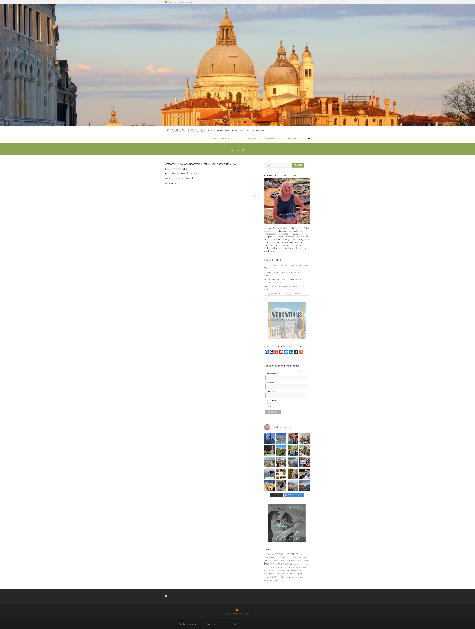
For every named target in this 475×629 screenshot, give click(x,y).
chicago (285, 557)
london (293, 567)
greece (302, 564)
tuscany (266, 577)
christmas (293, 557)
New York (194, 164)
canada (172, 183)
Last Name (269, 391)
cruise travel (290, 560)
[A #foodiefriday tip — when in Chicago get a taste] (293, 438)
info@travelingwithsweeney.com (180, 2)
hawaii (270, 567)
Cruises (281, 560)
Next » (256, 196)
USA (234, 164)
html (269, 404)
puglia (300, 571)
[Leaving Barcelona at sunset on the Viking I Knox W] (304, 485)
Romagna (268, 573)
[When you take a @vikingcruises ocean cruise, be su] (281, 474)
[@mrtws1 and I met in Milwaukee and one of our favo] (269, 450)
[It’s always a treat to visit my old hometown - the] (304, 438)
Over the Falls (176, 169)
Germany (294, 564)
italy (287, 567)
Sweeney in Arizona (268, 139)
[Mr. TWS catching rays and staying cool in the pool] (281, 438)
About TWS (226, 139)
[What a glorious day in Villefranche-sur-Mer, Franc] (304, 474)
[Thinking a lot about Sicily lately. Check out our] (269, 462)
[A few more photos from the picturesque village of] (269, 485)
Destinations (251, 139)
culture (298, 560)
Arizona (267, 554)
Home (215, 139)
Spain (299, 573)
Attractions (172, 164)
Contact (238, 139)
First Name (269, 383)
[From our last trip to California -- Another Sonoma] (293, 450)
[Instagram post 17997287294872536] (281, 485)
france (286, 564)
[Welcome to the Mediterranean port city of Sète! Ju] (293, 485)
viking (288, 577)
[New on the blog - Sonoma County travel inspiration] (281, 450)
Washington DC (268, 580)
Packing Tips (284, 139)
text (269, 407)
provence (294, 571)
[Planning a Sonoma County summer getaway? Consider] (304, 450)
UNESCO (273, 577)
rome (274, 574)
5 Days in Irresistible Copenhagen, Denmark (282, 293)
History (275, 567)
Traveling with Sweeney (185, 130)
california (269, 557)
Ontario (205, 164)
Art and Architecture (286, 553)
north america (273, 570)
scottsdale (292, 574)
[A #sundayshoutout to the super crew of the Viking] (269, 474)
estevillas (305, 560)
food (279, 563)
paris (282, 570)
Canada (184, 164)
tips (304, 574)
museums (299, 567)
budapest (302, 554)
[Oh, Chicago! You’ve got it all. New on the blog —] (269, 438)
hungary (281, 567)
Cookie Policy (299, 139)
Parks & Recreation (220, 164)
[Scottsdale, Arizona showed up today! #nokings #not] (304, 462)
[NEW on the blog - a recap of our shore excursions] (281, 462)
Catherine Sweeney (176, 173)
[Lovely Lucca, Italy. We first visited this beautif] (293, 474)
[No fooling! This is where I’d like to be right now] (293, 462)
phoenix (287, 571)
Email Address (271, 374)
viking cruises (298, 577)
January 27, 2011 (197, 173)
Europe (270, 563)
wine (276, 580)
